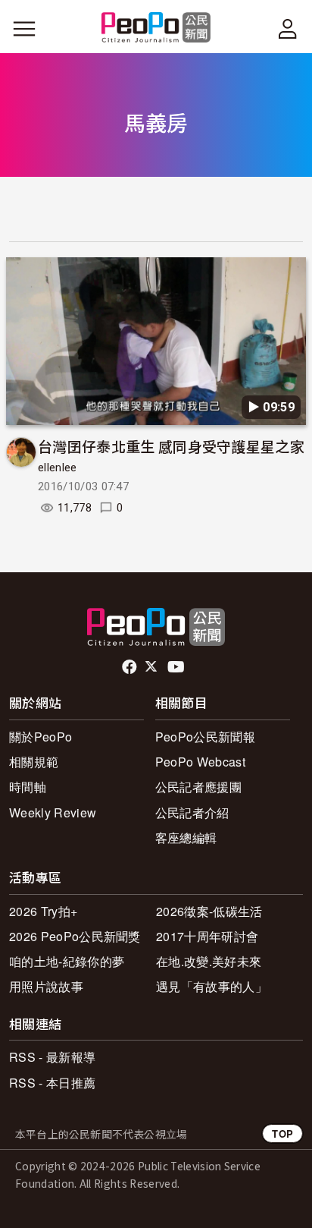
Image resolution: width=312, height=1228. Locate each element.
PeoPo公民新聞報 (205, 736)
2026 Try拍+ (43, 911)
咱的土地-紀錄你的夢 (66, 961)
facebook (130, 667)
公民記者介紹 (192, 812)
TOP (282, 1133)
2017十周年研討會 (207, 936)
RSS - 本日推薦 (52, 1082)
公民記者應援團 (198, 786)
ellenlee (57, 467)
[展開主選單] (24, 29)
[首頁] (156, 28)
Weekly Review (52, 812)
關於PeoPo (40, 736)
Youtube (177, 667)
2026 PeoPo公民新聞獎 (75, 936)
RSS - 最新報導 (52, 1057)
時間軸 (27, 786)
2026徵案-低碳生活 (209, 911)
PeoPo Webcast (200, 761)
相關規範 (33, 761)
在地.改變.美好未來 (208, 961)
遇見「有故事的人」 (211, 986)
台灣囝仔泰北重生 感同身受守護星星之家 (171, 446)
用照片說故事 (46, 986)
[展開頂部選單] (288, 29)
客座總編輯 (186, 837)
